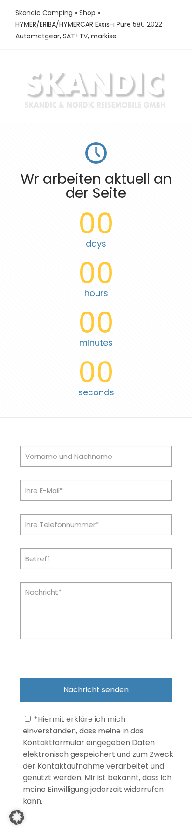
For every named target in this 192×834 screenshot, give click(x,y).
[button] (17, 817)
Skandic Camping (44, 12)
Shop (87, 12)
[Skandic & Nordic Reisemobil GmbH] (96, 107)
